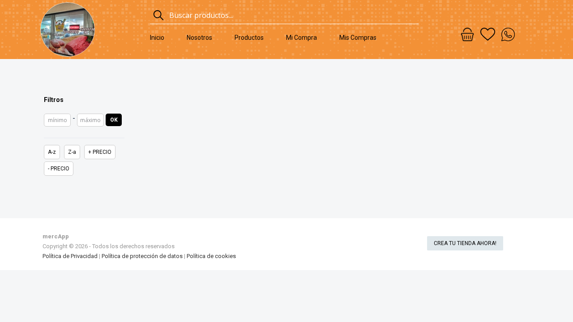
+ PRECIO (99, 152)
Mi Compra (301, 37)
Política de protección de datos (142, 256)
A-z (52, 152)
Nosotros (199, 37)
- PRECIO (58, 168)
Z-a (72, 152)
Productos (249, 37)
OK (114, 120)
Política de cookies (211, 256)
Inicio (157, 37)
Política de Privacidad (70, 256)
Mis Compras (357, 37)
